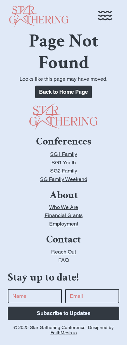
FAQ (63, 260)
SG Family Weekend (63, 179)
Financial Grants (64, 215)
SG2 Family (63, 171)
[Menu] (105, 15)
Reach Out (63, 252)
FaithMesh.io (63, 332)
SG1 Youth (63, 162)
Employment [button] (63, 224)
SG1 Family (63, 154)
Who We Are (63, 207)
